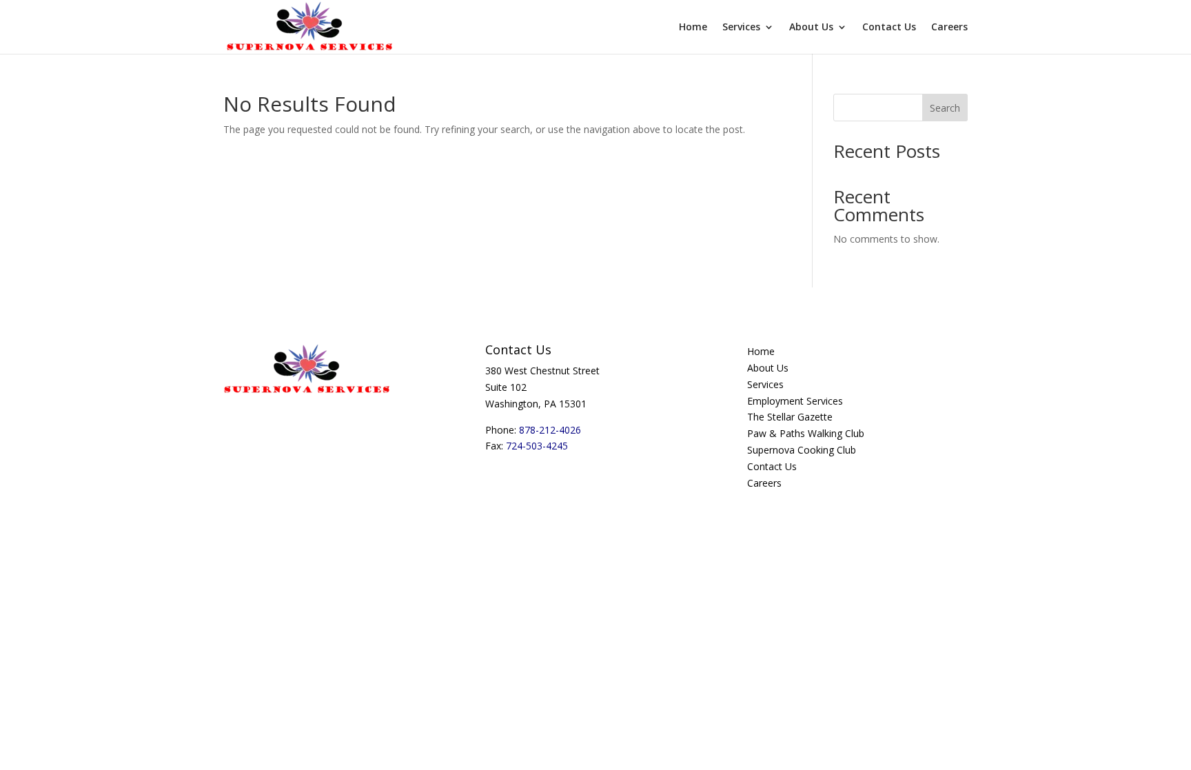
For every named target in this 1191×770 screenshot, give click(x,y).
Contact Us (889, 27)
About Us (811, 27)
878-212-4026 (550, 429)
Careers (949, 27)
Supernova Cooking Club (801, 449)
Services (741, 27)
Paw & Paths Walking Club (805, 433)
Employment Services (795, 400)
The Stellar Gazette (790, 416)
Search (945, 107)
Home (693, 27)
